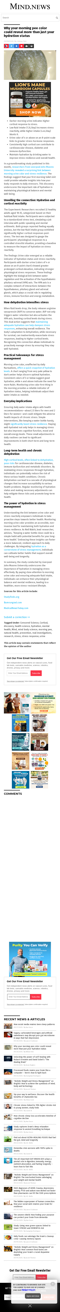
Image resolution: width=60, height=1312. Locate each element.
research (8, 636)
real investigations (41, 633)
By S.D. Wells (28, 1143)
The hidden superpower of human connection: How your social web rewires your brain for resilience (34, 1204)
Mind (14, 629)
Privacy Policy (28, 1290)
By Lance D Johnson (31, 1041)
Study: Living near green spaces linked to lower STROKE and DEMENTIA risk (32, 1226)
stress (17, 636)
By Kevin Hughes (29, 1065)
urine (42, 636)
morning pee (45, 629)
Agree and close (33, 1296)
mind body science (27, 629)
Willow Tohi (22, 41)
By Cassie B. (28, 1111)
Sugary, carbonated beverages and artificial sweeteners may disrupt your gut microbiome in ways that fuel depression (34, 1035)
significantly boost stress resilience (28, 424)
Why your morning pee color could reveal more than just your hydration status (32, 1047)
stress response (30, 636)
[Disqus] (30, 833)
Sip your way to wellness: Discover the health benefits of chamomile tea (34, 1095)
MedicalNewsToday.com (16, 608)
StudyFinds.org (11, 597)
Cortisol (44, 622)
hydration (36, 626)
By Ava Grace (28, 1027)
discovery (9, 626)
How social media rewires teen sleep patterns (34, 1024)
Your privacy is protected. (15, 681)
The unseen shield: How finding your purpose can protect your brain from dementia (34, 1216)
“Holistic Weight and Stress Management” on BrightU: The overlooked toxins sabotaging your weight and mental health (33, 1177)
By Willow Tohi (29, 1052)
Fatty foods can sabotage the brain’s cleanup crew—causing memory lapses (34, 1237)
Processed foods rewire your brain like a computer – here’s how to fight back (32, 1071)
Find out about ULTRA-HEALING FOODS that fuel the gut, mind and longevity (35, 1138)
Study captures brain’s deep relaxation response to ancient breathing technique (32, 1127)
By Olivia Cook (29, 1100)
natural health (11, 633)
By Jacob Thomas (30, 1089)
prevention (25, 633)
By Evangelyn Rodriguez (32, 1076)
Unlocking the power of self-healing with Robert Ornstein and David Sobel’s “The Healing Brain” (32, 1059)
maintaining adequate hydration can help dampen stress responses (27, 325)
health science (22, 626)
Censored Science (29, 622)
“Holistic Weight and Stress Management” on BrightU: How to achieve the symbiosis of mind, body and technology (34, 1083)
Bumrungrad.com (13, 602)
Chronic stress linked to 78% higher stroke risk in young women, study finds (35, 1106)
